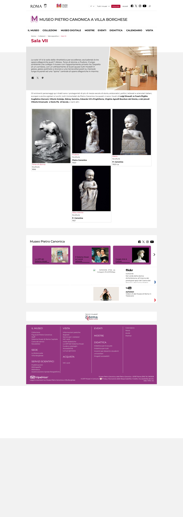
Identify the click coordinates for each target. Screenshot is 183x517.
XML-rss (151, 381)
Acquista (115, 6)
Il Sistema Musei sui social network (82, 259)
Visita (149, 30)
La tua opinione (69, 351)
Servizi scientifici (42, 361)
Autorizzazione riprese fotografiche (45, 372)
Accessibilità (68, 348)
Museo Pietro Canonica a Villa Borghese (83, 19)
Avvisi (127, 333)
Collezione (35, 332)
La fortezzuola (37, 353)
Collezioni (50, 30)
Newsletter (35, 344)
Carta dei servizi (37, 342)
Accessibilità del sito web (146, 380)
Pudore (75, 154)
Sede (34, 350)
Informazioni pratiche (71, 332)
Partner (128, 336)
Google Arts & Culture (121, 260)
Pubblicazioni (37, 365)
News (127, 330)
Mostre (90, 30)
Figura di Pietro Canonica (41, 335)
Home (33, 36)
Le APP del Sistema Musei (41, 260)
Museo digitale (71, 30)
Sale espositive (53, 36)
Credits (135, 379)
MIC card (66, 339)
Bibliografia (36, 367)
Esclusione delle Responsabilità (120, 379)
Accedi (125, 6)
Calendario (134, 30)
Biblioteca (35, 369)
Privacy (104, 379)
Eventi (102, 30)
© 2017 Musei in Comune (90, 379)
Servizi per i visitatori (71, 337)
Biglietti (66, 335)
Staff (33, 337)
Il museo (33, 30)
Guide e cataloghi (70, 346)
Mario (115, 156)
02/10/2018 (138, 278)
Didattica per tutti (101, 348)
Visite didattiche (69, 342)
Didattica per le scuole (103, 346)
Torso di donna (38, 164)
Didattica (116, 30)
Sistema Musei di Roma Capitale (44, 339)
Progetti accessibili (101, 356)
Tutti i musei (102, 6)
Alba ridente (77, 212)
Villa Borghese (37, 356)
